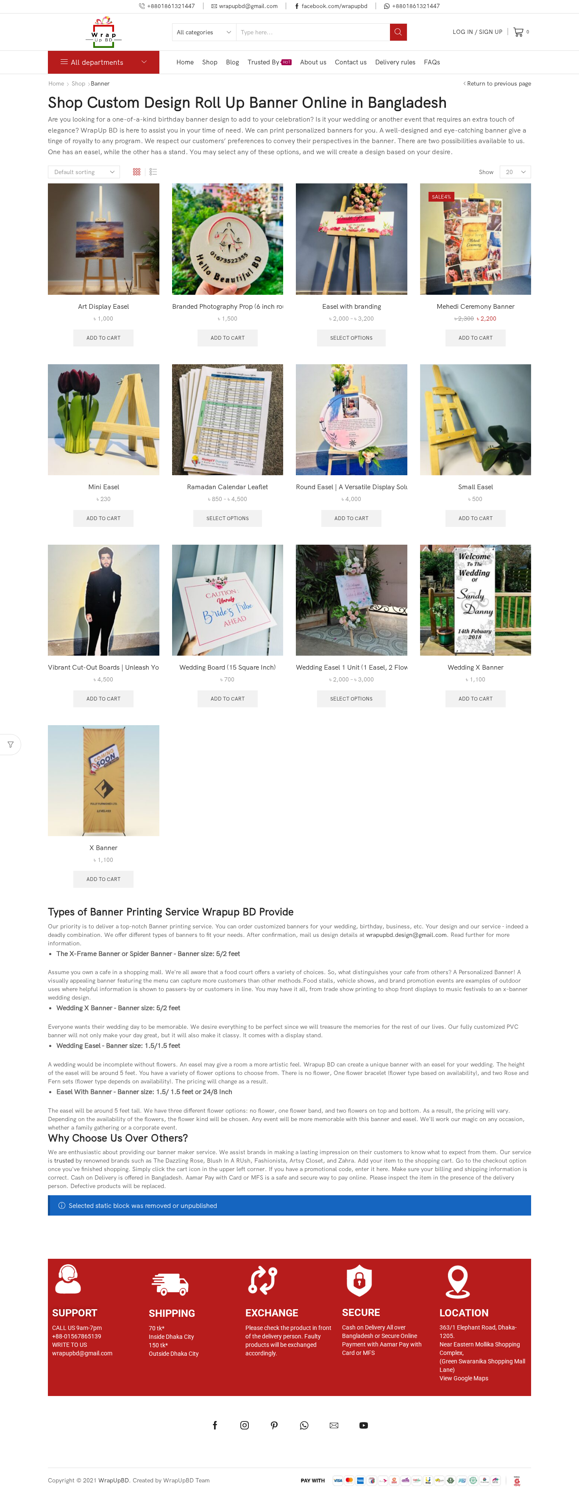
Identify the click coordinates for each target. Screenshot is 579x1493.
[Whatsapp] (304, 1425)
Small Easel (475, 486)
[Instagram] (244, 1425)
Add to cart (103, 338)
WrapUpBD (113, 1480)
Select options (351, 338)
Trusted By (269, 62)
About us (313, 62)
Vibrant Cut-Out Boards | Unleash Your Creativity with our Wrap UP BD (103, 667)
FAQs (432, 62)
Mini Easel (103, 486)
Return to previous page (499, 83)
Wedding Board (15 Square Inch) (227, 667)
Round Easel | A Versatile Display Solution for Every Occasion (351, 486)
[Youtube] (363, 1425)
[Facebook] (215, 1425)
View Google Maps (464, 1378)
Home (185, 62)
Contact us (351, 62)
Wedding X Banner (476, 667)
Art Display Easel (103, 306)
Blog (232, 62)
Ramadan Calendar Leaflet (227, 486)
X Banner (103, 847)
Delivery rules (395, 62)
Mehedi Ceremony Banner (476, 306)
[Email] (334, 1425)
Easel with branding (351, 306)
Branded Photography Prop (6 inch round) (228, 306)
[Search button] (398, 32)
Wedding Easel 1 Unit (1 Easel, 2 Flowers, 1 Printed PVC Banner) (351, 667)
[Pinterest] (274, 1425)
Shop (209, 62)
